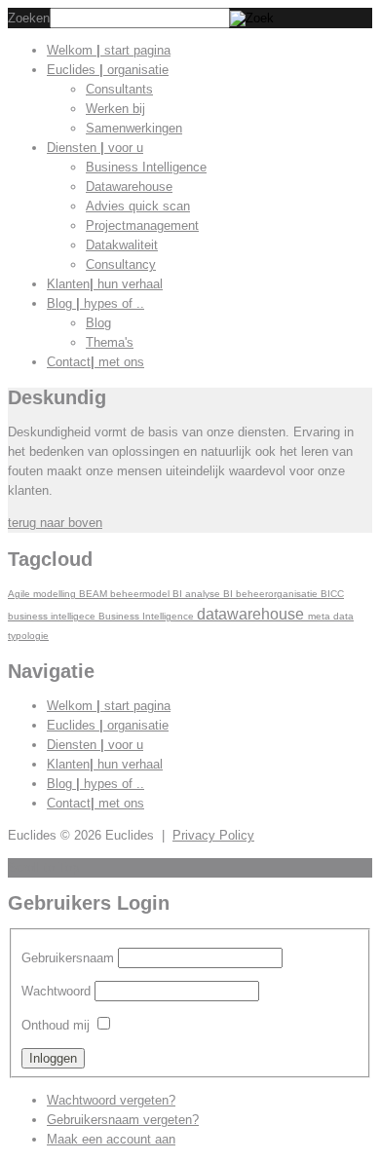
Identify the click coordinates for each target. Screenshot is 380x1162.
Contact (95, 362)
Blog (95, 303)
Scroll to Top (43, 867)
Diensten (95, 147)
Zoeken (29, 18)
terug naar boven (55, 522)
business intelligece (53, 616)
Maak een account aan (111, 1139)
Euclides (108, 69)
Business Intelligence (146, 167)
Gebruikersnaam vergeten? (123, 1119)
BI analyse (197, 593)
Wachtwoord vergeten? (111, 1100)
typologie (28, 635)
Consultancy (121, 264)
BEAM (94, 593)
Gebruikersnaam (67, 958)
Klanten (105, 284)
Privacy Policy (213, 835)
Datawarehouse (129, 186)
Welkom (109, 50)
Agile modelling (43, 593)
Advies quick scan (138, 206)
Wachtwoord (56, 991)
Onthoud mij (55, 1025)
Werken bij (115, 108)
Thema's (109, 342)
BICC (332, 593)
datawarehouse (252, 613)
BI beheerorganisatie (272, 593)
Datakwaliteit (122, 245)
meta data (331, 616)
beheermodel (141, 593)
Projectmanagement (142, 225)
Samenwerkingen (134, 128)
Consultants (119, 89)
